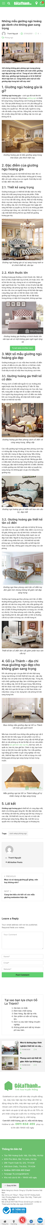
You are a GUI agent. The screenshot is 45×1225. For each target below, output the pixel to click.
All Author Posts (15, 862)
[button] (10, 1185)
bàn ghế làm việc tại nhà (18, 745)
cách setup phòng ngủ (18, 833)
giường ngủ (31, 98)
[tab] (9, 3)
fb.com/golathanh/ (21, 1174)
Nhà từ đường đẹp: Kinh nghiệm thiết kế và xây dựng (31, 1044)
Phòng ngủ (9, 38)
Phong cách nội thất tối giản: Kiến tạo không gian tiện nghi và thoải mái (31, 1060)
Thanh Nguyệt (12, 34)
